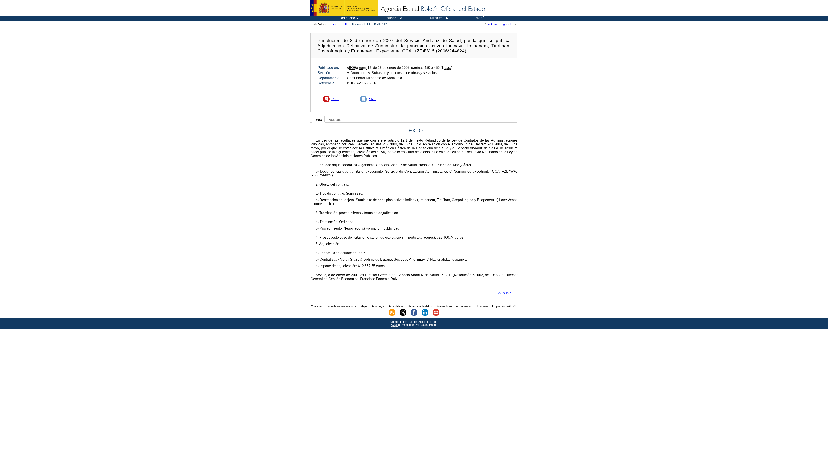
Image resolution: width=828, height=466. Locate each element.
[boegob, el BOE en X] (403, 314)
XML (372, 99)
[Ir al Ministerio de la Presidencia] (344, 8)
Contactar (316, 306)
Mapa (364, 306)
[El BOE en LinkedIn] (425, 314)
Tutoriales (482, 306)
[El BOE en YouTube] (436, 314)
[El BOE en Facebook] (414, 314)
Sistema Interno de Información (454, 306)
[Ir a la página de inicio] (432, 9)
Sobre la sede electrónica (341, 306)
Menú (480, 18)
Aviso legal (378, 306)
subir (507, 293)
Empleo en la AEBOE (504, 306)
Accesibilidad (396, 306)
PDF (335, 99)
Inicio (334, 24)
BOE (345, 24)
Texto (318, 119)
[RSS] (392, 314)
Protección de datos (420, 306)
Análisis (335, 119)
